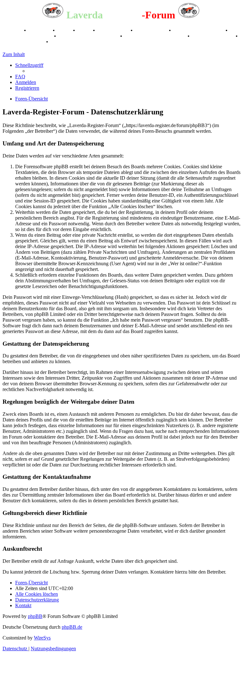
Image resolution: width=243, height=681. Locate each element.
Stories (64, 30)
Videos (85, 30)
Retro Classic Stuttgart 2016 (89, 36)
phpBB (35, 616)
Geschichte (40, 30)
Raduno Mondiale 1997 (28, 36)
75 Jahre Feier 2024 (24, 41)
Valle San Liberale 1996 (198, 30)
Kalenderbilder (151, 30)
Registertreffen (113, 30)
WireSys (42, 637)
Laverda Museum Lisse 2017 (155, 36)
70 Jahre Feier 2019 (213, 36)
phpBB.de (72, 627)
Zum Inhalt (14, 54)
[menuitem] (20, 76)
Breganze (13, 30)
